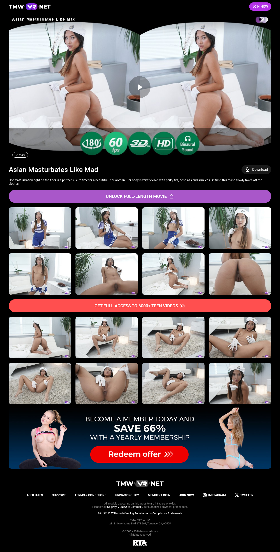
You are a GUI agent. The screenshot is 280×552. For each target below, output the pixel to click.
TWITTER (246, 495)
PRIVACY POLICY (127, 495)
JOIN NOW (260, 7)
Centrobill (136, 506)
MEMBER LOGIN (159, 495)
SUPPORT (59, 495)
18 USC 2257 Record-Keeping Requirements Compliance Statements (140, 513)
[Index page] (30, 6)
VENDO (122, 506)
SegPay (111, 506)
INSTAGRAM (217, 495)
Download (260, 169)
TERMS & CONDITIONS (91, 495)
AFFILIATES (35, 495)
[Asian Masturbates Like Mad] (139, 87)
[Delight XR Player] (258, 20)
